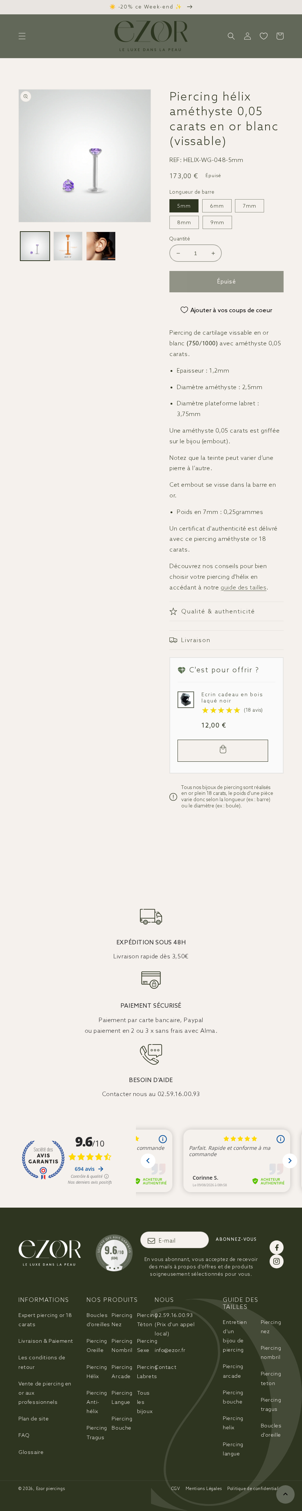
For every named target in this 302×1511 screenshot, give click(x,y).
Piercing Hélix (97, 1372)
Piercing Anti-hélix (97, 1402)
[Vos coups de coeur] (264, 36)
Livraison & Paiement (45, 1341)
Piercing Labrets (147, 1372)
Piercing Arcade (122, 1372)
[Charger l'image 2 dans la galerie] (68, 246)
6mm (217, 205)
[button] (22, 36)
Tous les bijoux (145, 1402)
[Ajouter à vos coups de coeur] (185, 699)
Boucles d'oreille (271, 1430)
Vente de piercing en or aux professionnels (44, 1392)
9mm (217, 222)
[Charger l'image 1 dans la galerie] (35, 246)
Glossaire (30, 1452)
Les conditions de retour (41, 1362)
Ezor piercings (50, 1488)
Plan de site (33, 1418)
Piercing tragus (271, 1404)
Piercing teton (271, 1378)
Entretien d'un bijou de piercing (235, 1336)
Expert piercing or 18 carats (45, 1320)
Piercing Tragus (97, 1432)
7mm (249, 205)
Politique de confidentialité (255, 1488)
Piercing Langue (122, 1397)
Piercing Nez (122, 1320)
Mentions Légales (204, 1488)
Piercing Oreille (97, 1345)
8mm (184, 222)
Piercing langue (233, 1449)
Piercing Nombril (122, 1345)
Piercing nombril (271, 1352)
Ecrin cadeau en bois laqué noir (232, 697)
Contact (165, 1367)
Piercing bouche (233, 1397)
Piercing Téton (147, 1320)
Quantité (179, 239)
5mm (184, 205)
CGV (175, 1488)
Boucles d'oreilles (98, 1320)
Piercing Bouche (122, 1423)
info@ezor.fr (170, 1350)
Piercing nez (271, 1327)
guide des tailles (243, 587)
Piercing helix (233, 1423)
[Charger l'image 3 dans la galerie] (101, 246)
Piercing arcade (233, 1371)
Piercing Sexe (147, 1345)
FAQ (24, 1435)
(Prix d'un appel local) (175, 1324)
